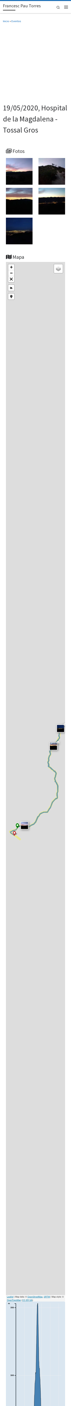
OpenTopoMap (14, 1300)
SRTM (47, 1296)
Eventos (16, 21)
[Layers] (58, 268)
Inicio (6, 21)
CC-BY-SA (27, 1300)
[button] (11, 279)
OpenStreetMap (35, 1296)
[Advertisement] (35, 64)
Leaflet (10, 1296)
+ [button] (11, 267)
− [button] (11, 273)
